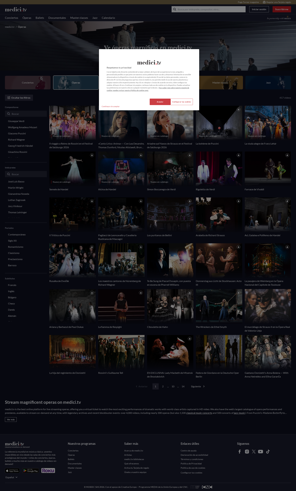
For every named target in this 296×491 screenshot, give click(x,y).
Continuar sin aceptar (111, 106)
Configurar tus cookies (181, 102)
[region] (149, 79)
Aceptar (160, 102)
